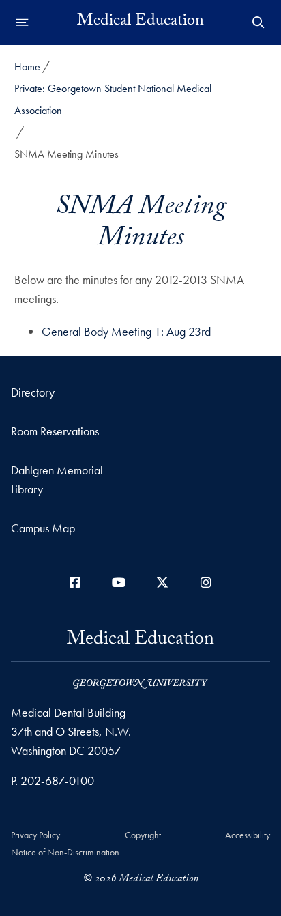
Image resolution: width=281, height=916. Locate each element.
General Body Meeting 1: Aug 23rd (126, 331)
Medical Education (140, 22)
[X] (162, 582)
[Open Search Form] (258, 22)
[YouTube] (118, 582)
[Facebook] (75, 582)
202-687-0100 (57, 780)
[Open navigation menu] (22, 22)
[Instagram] (206, 582)
